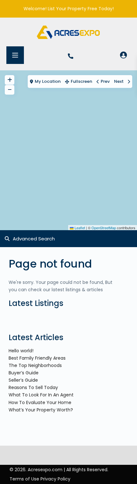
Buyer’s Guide (24, 373)
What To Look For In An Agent (41, 395)
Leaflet (79, 227)
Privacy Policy (55, 479)
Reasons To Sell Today (33, 387)
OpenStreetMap (103, 227)
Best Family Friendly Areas (37, 358)
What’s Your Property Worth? (41, 410)
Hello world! (21, 350)
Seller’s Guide (23, 380)
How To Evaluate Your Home (40, 402)
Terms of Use (24, 479)
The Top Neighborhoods (35, 365)
